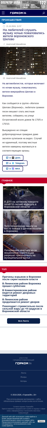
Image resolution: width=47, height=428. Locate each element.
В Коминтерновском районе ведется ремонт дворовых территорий (19, 293)
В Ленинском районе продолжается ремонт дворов (20, 300)
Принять (41, 421)
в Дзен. (15, 158)
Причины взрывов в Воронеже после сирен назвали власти (21, 278)
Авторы (23, 381)
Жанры (23, 377)
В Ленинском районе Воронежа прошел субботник (21, 284)
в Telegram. (17, 163)
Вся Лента (23, 321)
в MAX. (14, 169)
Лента (23, 373)
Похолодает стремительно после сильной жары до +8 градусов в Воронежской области (22, 309)
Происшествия (11, 20)
